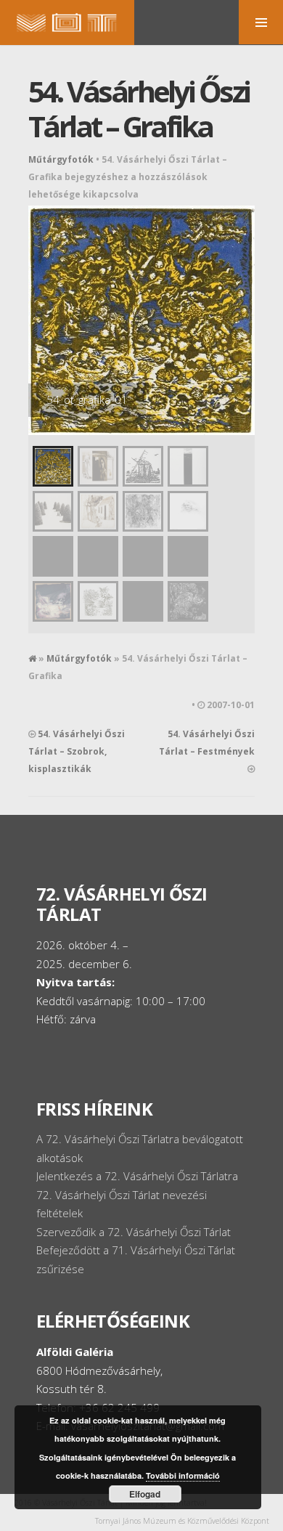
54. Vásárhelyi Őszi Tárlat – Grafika (139, 108)
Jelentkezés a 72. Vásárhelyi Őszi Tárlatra (137, 1176)
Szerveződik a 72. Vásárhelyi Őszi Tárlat (133, 1232)
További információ (183, 1475)
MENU (261, 22)
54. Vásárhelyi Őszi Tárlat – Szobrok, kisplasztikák (76, 751)
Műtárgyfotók (61, 159)
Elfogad (144, 1493)
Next (240, 313)
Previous (42, 313)
